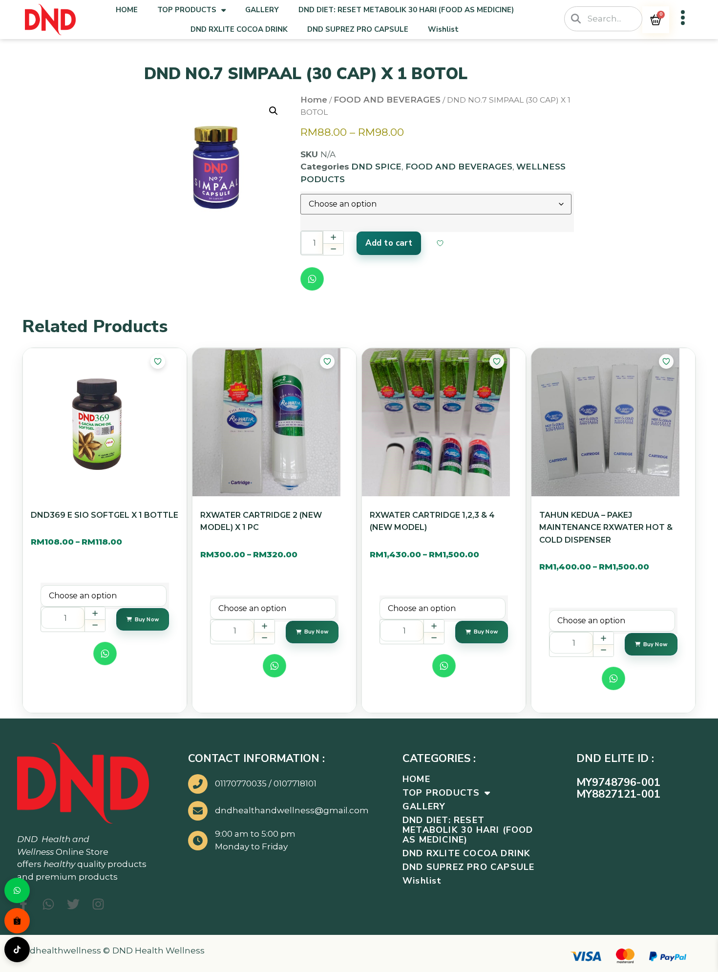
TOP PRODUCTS (186, 10)
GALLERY (262, 10)
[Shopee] (17, 920)
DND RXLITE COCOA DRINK (239, 29)
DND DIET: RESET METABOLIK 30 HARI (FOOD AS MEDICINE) (406, 10)
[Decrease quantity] (333, 249)
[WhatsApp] (312, 279)
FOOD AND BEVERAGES (387, 100)
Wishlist (443, 29)
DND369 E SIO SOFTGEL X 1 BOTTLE (104, 515)
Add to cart (388, 243)
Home (313, 100)
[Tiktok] (17, 949)
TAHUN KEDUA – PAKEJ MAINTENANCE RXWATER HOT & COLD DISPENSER (606, 527)
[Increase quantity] (333, 237)
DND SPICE (376, 166)
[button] (273, 111)
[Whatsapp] (17, 890)
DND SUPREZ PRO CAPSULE (357, 29)
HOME (127, 10)
